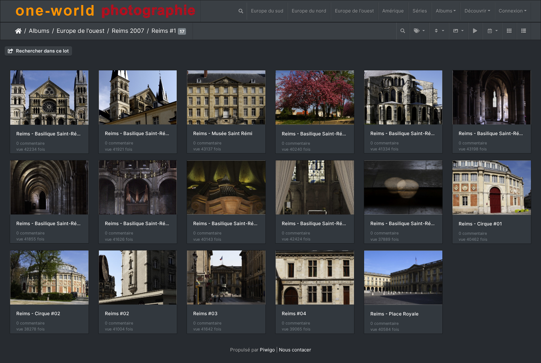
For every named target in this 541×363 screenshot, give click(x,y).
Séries (420, 11)
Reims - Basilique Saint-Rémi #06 (403, 133)
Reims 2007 (128, 30)
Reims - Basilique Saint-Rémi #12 (403, 223)
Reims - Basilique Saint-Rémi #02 (49, 134)
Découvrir (476, 11)
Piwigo (267, 350)
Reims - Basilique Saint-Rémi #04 (315, 134)
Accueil (18, 31)
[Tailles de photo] (458, 31)
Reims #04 (294, 313)
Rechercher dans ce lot (42, 51)
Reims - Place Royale (394, 314)
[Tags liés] (419, 31)
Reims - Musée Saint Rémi (222, 133)
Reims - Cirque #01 (480, 224)
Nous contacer (295, 350)
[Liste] (524, 31)
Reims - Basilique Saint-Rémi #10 (226, 223)
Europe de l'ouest (354, 11)
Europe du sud (267, 11)
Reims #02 (117, 313)
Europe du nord (309, 11)
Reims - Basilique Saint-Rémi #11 (315, 223)
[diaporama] (475, 31)
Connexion (511, 11)
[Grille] (509, 31)
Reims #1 (164, 30)
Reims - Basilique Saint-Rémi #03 (138, 133)
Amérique (393, 11)
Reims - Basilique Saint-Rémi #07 (492, 133)
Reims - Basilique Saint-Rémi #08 (49, 223)
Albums (444, 11)
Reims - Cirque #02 (38, 313)
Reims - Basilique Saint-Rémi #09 (138, 223)
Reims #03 (205, 313)
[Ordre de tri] (439, 31)
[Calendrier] (492, 31)
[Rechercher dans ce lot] (403, 31)
